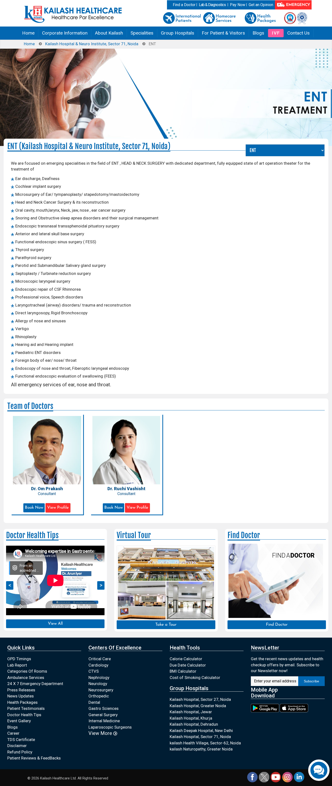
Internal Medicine (104, 720)
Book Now (34, 508)
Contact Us (298, 33)
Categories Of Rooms (27, 671)
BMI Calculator (183, 671)
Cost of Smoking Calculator (195, 677)
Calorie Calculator (186, 658)
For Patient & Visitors (223, 33)
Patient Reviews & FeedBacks (34, 758)
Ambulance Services (25, 677)
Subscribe (311, 681)
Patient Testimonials (26, 708)
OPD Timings (19, 658)
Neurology (97, 683)
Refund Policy (19, 752)
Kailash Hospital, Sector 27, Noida (200, 699)
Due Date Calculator (188, 665)
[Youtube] (275, 777)
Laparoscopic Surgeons (110, 727)
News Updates (20, 696)
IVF (276, 33)
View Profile (58, 508)
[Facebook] (252, 777)
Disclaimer (17, 745)
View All (55, 624)
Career (13, 733)
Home (28, 33)
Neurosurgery (100, 689)
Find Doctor (277, 625)
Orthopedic (98, 696)
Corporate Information (64, 33)
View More (100, 733)
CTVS (93, 671)
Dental (94, 702)
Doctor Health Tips (24, 714)
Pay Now (237, 4)
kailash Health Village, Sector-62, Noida (205, 743)
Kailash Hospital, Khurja (191, 718)
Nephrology (98, 677)
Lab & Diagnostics (212, 4)
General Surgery (103, 714)
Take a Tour (165, 625)
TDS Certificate (21, 739)
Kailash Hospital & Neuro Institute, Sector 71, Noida (91, 43)
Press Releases (21, 689)
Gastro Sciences (103, 708)
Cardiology (98, 665)
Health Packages (22, 702)
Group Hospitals (177, 33)
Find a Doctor (184, 4)
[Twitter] (264, 777)
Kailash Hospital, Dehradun (194, 724)
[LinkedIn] (299, 777)
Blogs (258, 33)
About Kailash (109, 33)
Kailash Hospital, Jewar (191, 711)
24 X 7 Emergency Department (35, 683)
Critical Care (99, 658)
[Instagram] (287, 777)
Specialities (142, 33)
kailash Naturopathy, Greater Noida (201, 749)
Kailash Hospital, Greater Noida (198, 705)
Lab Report (17, 665)
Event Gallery (19, 720)
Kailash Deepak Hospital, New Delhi (201, 730)
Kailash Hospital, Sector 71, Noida (200, 736)
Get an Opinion (261, 4)
